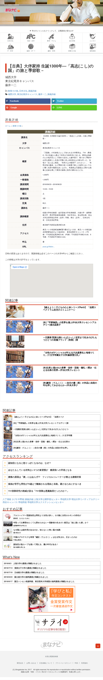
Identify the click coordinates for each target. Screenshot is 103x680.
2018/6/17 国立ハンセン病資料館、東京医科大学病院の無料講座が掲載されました (39, 581)
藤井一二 (42, 94)
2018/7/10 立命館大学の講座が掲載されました (24, 572)
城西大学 (12, 94)
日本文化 (23, 90)
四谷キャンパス (10, 502)
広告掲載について (45, 663)
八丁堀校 (7, 499)
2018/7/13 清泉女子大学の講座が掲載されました (25, 568)
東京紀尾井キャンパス (27, 94)
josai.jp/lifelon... (49, 246)
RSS (76, 663)
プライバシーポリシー (63, 663)
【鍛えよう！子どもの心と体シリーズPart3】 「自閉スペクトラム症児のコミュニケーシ (69, 308)
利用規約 (84, 663)
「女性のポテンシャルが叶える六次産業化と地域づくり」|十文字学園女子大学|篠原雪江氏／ (69, 353)
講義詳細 (32, 90)
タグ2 (14, 499)
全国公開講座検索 (51, 656)
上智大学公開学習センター (47, 499)
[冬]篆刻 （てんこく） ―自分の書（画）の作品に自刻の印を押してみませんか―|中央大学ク (70, 384)
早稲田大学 (65, 499)
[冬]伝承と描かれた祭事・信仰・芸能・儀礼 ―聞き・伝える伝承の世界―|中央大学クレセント (69, 368)
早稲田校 (22, 502)
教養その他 (13, 90)
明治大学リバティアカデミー (85, 499)
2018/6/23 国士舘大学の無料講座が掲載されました (26, 577)
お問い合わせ (31, 663)
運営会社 (20, 663)
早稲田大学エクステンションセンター (45, 502)
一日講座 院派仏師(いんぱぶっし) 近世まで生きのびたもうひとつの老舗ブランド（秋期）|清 (70, 338)
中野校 (21, 499)
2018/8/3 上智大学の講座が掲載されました (22, 563)
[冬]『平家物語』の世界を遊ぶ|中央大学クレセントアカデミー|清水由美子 (69, 323)
